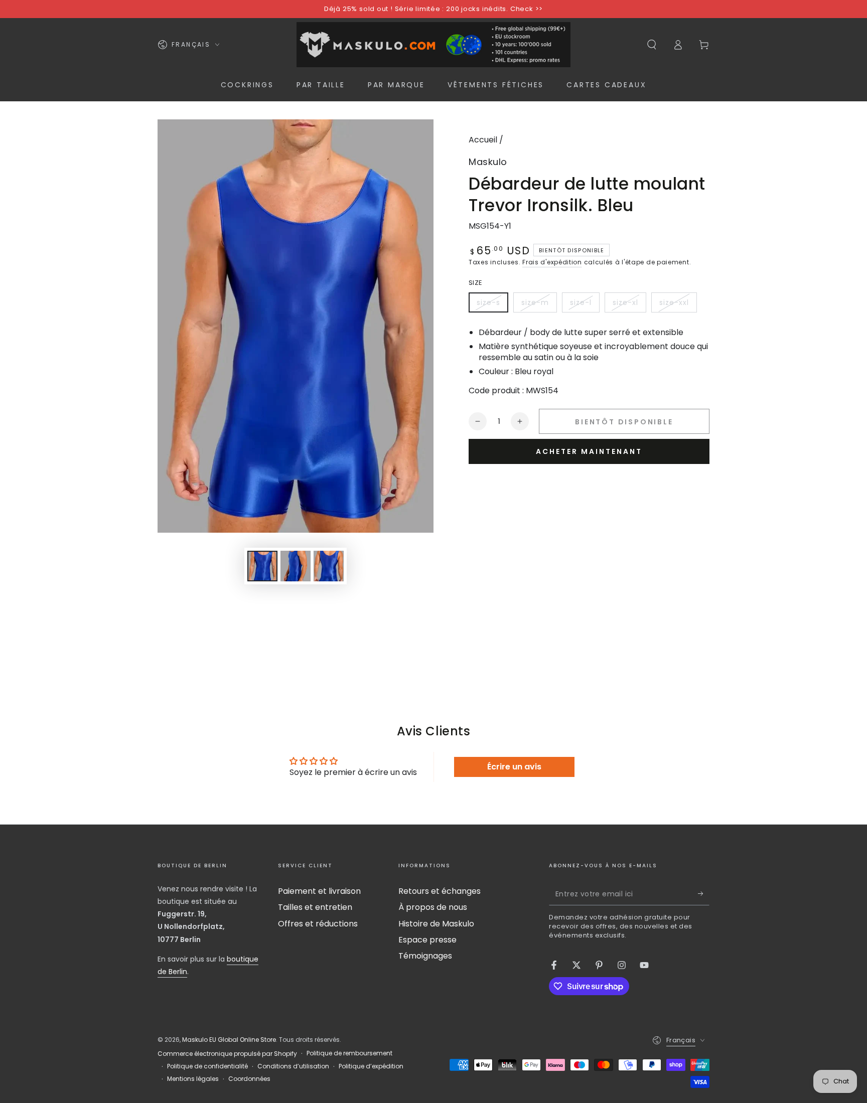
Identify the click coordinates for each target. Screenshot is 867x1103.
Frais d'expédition (552, 262)
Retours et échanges (439, 891)
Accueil (483, 139)
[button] (652, 45)
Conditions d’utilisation (293, 1066)
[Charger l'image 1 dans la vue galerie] (262, 566)
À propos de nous (432, 907)
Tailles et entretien (315, 907)
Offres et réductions (318, 923)
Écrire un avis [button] (514, 766)
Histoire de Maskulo (436, 923)
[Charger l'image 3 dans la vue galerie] (329, 566)
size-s (492, 304)
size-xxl (678, 304)
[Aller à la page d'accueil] (433, 44)
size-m (539, 304)
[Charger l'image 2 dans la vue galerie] (295, 566)
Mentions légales (193, 1079)
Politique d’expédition (371, 1066)
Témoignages (425, 956)
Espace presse (427, 940)
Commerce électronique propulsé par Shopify (227, 1054)
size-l (584, 304)
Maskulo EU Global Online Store (229, 1039)
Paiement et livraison (319, 891)
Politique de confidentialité (207, 1066)
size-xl (629, 304)
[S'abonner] (703, 894)
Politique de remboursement (349, 1053)
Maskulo (488, 161)
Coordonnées (249, 1079)
